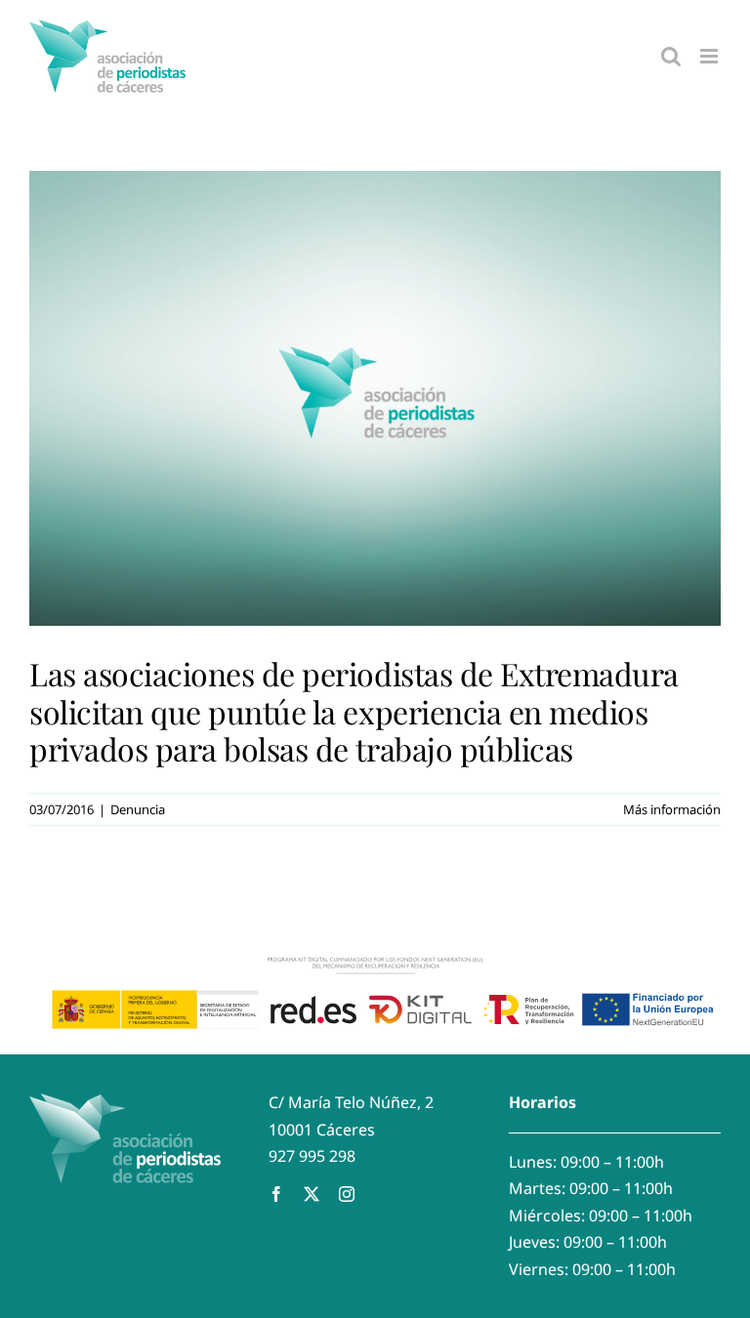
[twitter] (311, 1194)
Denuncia (137, 809)
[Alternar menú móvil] (710, 56)
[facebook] (276, 1194)
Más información (672, 809)
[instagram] (346, 1194)
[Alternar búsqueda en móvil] (671, 56)
